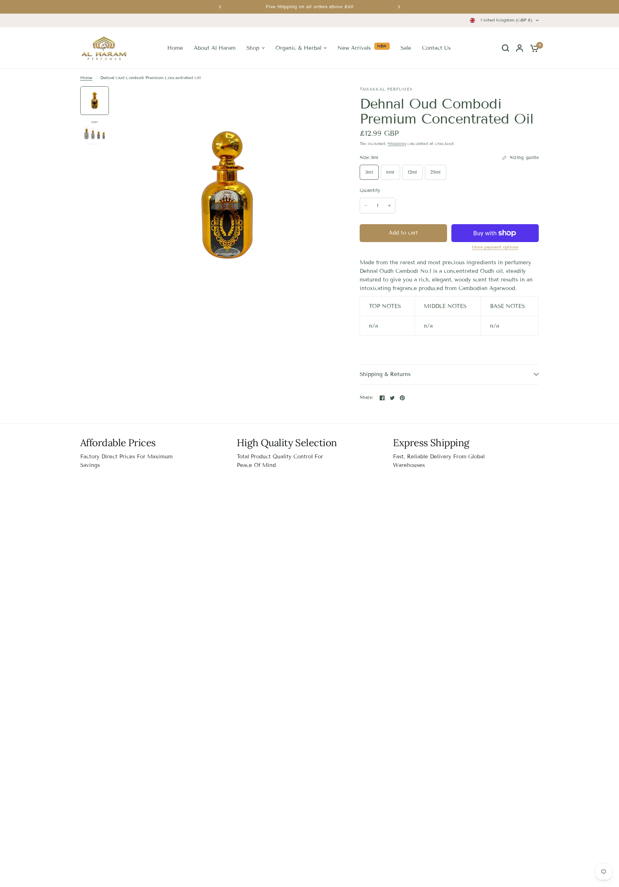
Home (175, 48)
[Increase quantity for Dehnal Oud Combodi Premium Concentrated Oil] (389, 205)
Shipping (397, 143)
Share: (367, 397)
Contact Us (436, 48)
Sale (405, 48)
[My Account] (520, 48)
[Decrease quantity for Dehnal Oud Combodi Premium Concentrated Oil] (365, 205)
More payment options (495, 247)
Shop (252, 48)
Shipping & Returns (385, 374)
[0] (533, 48)
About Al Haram (215, 48)
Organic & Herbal (298, 48)
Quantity (370, 190)
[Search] (505, 48)
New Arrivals (354, 48)
